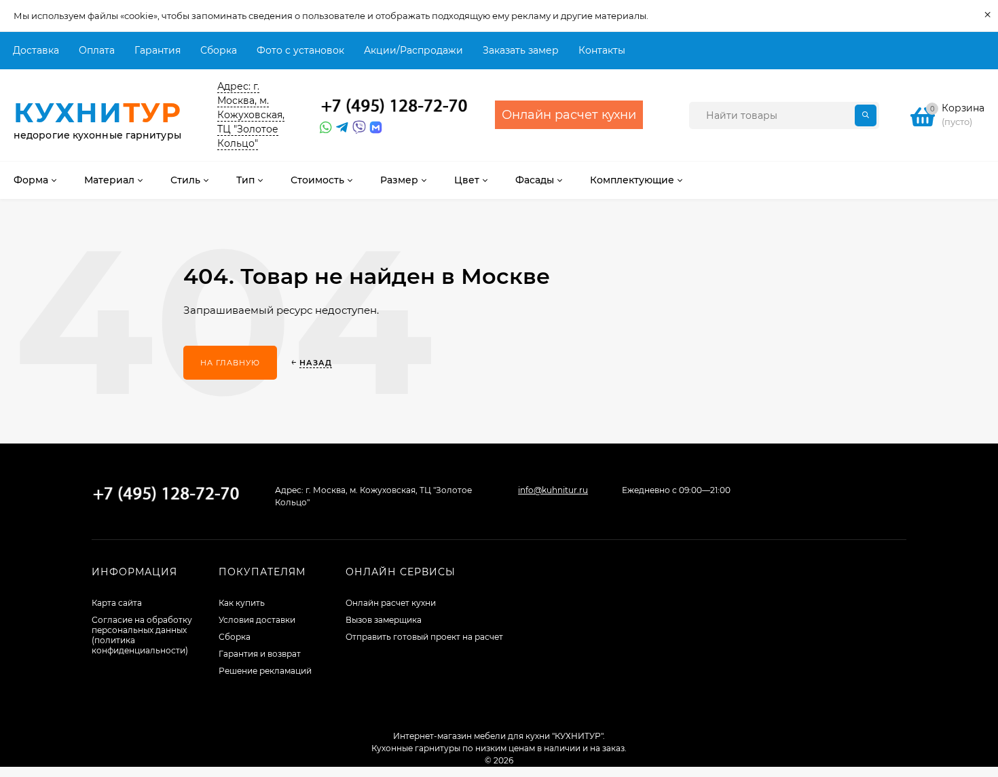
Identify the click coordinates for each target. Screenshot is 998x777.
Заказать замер (521, 50)
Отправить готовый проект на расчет (424, 637)
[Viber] (357, 128)
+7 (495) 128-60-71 (394, 105)
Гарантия (157, 50)
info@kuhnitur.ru (553, 490)
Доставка (36, 50)
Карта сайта (117, 603)
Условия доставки (257, 620)
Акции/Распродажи (413, 50)
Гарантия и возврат (260, 654)
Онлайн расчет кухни (391, 603)
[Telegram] (341, 128)
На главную (230, 362)
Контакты (601, 50)
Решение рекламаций (265, 671)
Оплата (97, 50)
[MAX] (376, 128)
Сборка (218, 50)
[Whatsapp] (324, 128)
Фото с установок (300, 50)
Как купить (242, 603)
